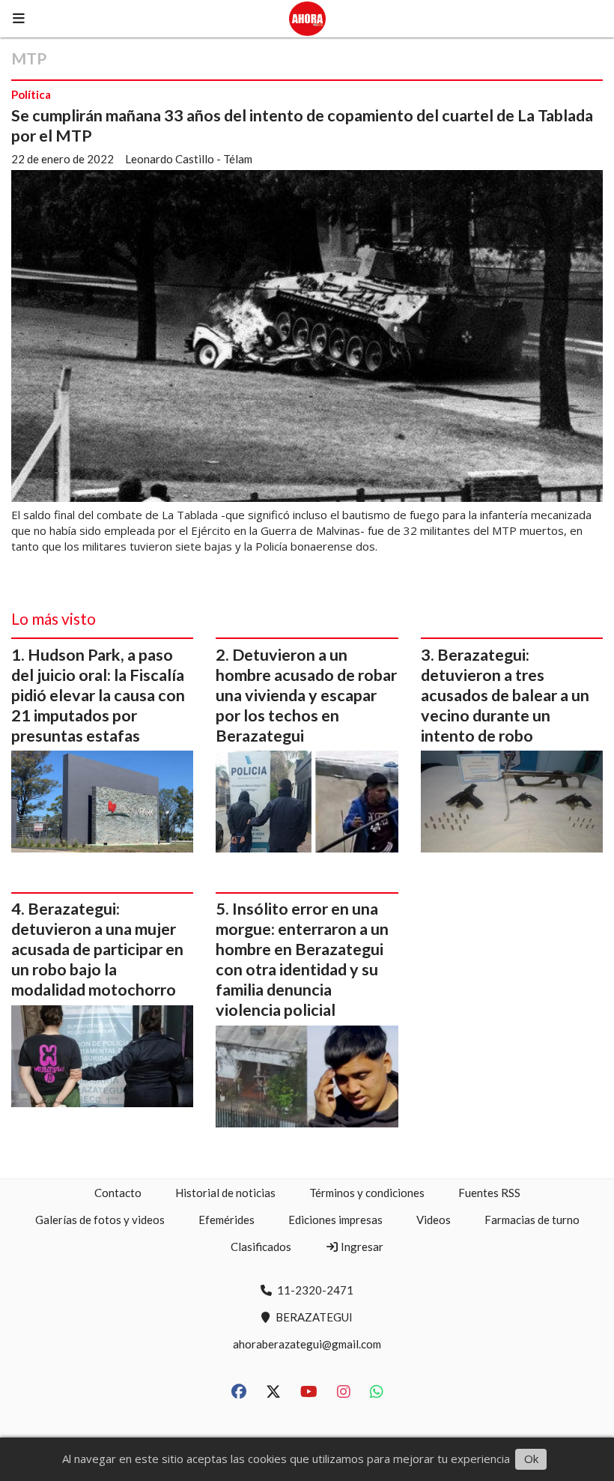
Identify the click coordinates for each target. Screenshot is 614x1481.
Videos (433, 1219)
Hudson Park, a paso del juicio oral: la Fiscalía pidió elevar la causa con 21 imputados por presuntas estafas (98, 695)
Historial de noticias (225, 1192)
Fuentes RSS (489, 1192)
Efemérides (226, 1219)
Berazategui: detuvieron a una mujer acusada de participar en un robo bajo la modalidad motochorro (97, 949)
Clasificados (261, 1246)
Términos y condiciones (367, 1192)
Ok (531, 1458)
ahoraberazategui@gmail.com (307, 1344)
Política (31, 94)
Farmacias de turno (532, 1219)
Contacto (118, 1192)
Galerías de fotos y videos (100, 1219)
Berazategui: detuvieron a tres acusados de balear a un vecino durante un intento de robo (505, 695)
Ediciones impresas (335, 1219)
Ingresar (360, 1246)
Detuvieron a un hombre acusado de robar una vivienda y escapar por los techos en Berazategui (306, 695)
